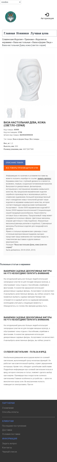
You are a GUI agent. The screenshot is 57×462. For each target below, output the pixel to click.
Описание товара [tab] (14, 163)
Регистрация (47, 26)
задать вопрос (44, 178)
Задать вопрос (9, 443)
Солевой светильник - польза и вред (25, 352)
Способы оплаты (10, 412)
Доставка (7, 430)
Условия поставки (11, 434)
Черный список (9, 452)
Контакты (7, 447)
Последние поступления (14, 426)
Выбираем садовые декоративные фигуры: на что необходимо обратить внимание (28, 272)
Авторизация (47, 18)
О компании (8, 408)
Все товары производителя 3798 (22, 168)
